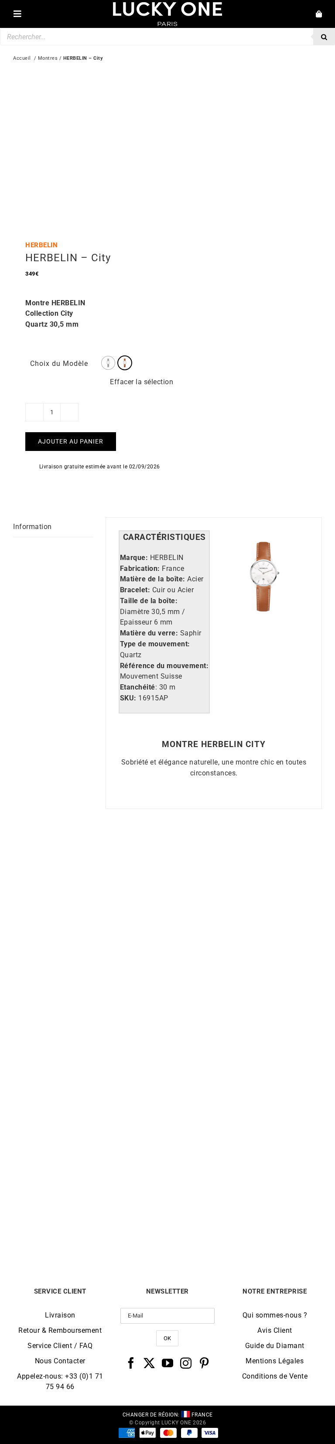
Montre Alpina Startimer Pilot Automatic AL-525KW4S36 (245, 1227)
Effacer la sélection (141, 382)
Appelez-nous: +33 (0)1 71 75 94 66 (60, 1381)
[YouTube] (168, 1363)
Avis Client (274, 1330)
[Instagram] (186, 1363)
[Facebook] (131, 1363)
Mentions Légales (275, 1361)
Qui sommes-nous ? (275, 1315)
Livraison (60, 1315)
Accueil (22, 58)
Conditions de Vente (275, 1376)
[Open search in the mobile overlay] (167, 36)
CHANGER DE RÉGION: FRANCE (168, 1415)
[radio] (108, 362)
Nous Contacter (60, 1361)
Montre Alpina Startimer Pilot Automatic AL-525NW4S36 (90, 1227)
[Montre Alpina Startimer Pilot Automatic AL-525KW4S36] (245, 1062)
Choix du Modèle (59, 363)
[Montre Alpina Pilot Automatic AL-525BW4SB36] (90, 856)
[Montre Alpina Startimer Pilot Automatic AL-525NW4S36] (90, 1062)
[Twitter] (149, 1363)
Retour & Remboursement (60, 1330)
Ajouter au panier (70, 441)
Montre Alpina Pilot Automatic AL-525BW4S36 (244, 1021)
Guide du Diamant (274, 1346)
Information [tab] (32, 526)
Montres (48, 58)
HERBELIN (41, 245)
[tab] (164, 537)
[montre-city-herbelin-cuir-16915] (87, 144)
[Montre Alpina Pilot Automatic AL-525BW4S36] (245, 856)
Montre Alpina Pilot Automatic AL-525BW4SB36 (90, 1021)
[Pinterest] (204, 1363)
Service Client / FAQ (59, 1346)
